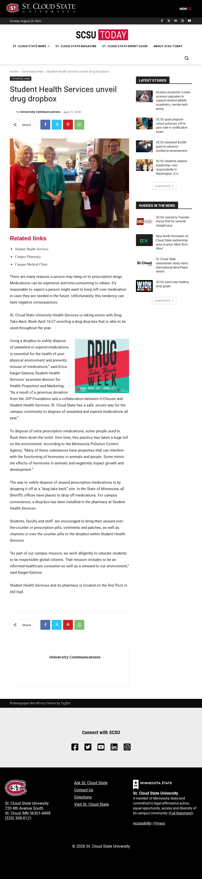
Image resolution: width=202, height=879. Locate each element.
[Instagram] (182, 21)
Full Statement (181, 813)
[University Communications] (13, 111)
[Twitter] (169, 21)
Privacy (159, 823)
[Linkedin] (176, 21)
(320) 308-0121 (18, 818)
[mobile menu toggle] (186, 8)
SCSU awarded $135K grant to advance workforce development (171, 147)
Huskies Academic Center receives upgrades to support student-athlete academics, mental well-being (173, 101)
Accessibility (142, 823)
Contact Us (83, 789)
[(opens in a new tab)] (144, 221)
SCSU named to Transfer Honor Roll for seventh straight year (172, 222)
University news (32, 71)
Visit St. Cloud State (91, 804)
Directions (83, 797)
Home (14, 71)
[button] (186, 58)
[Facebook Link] (75, 748)
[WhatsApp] (79, 125)
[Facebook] (162, 21)
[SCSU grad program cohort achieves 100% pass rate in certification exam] (144, 123)
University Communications (40, 112)
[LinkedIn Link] (114, 748)
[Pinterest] (68, 125)
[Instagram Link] (127, 748)
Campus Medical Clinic (31, 264)
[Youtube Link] (101, 748)
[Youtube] (189, 21)
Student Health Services (31, 249)
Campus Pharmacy (28, 256)
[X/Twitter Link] (88, 748)
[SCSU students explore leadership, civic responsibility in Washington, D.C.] (144, 165)
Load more (162, 186)
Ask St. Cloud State (90, 782)
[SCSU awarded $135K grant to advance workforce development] (144, 146)
